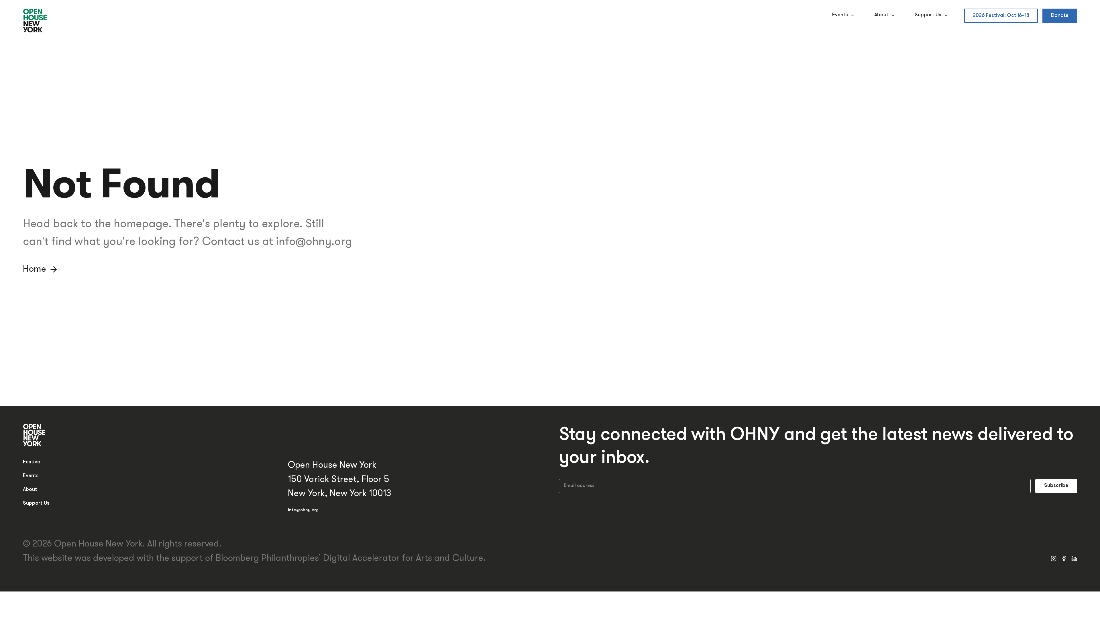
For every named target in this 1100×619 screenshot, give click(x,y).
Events (840, 15)
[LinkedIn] (1074, 558)
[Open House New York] (35, 21)
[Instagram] (1053, 558)
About (881, 15)
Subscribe (1056, 485)
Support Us (928, 15)
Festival (32, 462)
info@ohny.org (303, 510)
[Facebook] (1064, 558)
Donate (1059, 15)
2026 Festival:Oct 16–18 (1001, 15)
